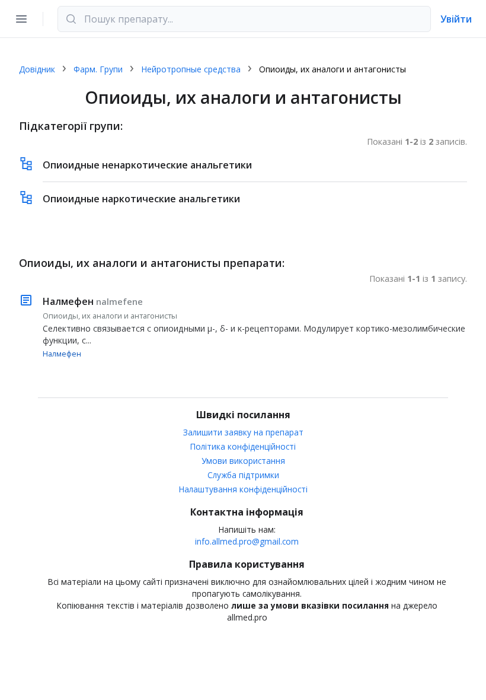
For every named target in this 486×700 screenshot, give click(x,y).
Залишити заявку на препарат (243, 432)
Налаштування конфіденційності (243, 489)
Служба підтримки (243, 475)
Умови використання (243, 460)
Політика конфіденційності (243, 446)
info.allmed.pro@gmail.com (247, 541)
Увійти (456, 19)
